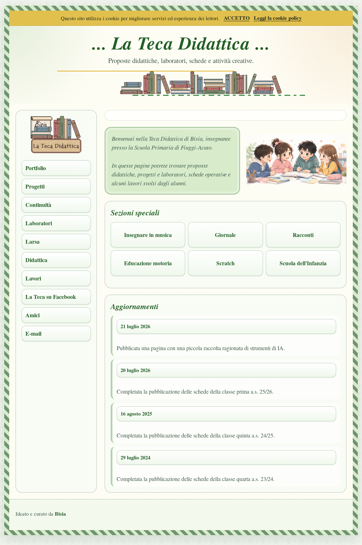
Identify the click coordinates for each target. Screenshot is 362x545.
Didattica (36, 260)
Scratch (225, 263)
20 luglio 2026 (135, 370)
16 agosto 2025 (136, 413)
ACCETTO (237, 18)
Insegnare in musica (148, 235)
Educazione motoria (148, 263)
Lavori (33, 278)
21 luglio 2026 (135, 326)
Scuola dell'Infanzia (303, 263)
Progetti (35, 186)
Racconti (303, 235)
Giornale (225, 235)
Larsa (32, 241)
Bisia (60, 513)
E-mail (33, 333)
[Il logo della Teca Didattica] (56, 151)
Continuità (38, 205)
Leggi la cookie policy (278, 18)
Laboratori (38, 223)
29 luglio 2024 (135, 457)
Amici (32, 315)
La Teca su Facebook (50, 296)
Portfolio (35, 168)
